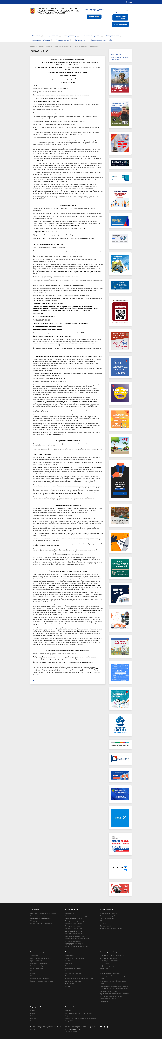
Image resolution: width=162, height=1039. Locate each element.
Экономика (34, 956)
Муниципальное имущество (63, 46)
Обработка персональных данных (76, 946)
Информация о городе (37, 916)
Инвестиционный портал (41, 40)
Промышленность (36, 961)
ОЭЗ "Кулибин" (105, 963)
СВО (110, 40)
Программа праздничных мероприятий (78, 1013)
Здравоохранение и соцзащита (75, 958)
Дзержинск (36, 36)
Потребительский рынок (38, 966)
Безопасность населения (73, 971)
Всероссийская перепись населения (77, 976)
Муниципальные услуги (73, 926)
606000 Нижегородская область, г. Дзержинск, (120, 10)
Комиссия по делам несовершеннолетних (79, 978)
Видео (32, 1016)
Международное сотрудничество (41, 921)
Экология (103, 923)
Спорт (67, 966)
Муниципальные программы (39, 978)
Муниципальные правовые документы (78, 921)
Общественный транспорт (108, 921)
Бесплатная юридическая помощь (41, 981)
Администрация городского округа (76, 916)
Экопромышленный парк (108, 991)
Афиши (32, 1013)
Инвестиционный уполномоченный (112, 956)
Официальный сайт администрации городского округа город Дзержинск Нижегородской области (57, 11)
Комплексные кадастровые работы (111, 928)
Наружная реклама (36, 968)
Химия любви (80, 40)
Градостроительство (107, 918)
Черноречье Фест (63, 40)
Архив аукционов (116, 54)
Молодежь (68, 963)
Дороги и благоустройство (109, 916)
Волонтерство (69, 983)
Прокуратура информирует (74, 944)
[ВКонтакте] (101, 1026)
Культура (68, 961)
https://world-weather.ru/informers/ (94, 10)
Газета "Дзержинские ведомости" (41, 923)
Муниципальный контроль (74, 928)
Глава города (69, 913)
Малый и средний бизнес (38, 963)
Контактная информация (108, 999)
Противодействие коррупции (75, 936)
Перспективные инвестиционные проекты (114, 986)
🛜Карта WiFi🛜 (94, 17)
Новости (33, 1011)
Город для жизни (112, 36)
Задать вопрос (105, 1001)
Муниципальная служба (73, 941)
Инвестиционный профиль (109, 958)
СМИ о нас (33, 1018)
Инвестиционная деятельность (40, 958)
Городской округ (52, 36)
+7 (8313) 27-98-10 (71, 1032)
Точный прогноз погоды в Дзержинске (94, 9)
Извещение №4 (94, 46)
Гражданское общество (73, 973)
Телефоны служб (105, 926)
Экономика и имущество (91, 36)
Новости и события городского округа (43, 913)
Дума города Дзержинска (73, 931)
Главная (32, 46)
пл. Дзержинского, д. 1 (120, 12)
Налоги (32, 973)
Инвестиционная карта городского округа (114, 989)
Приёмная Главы (120, 17)
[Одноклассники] (104, 1026)
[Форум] (108, 1026)
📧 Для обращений (120, 24)
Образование (69, 956)
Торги (76, 46)
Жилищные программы (73, 968)
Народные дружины (98, 40)
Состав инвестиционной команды (111, 996)
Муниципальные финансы (73, 923)
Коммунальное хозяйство (108, 913)
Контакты (33, 1029)
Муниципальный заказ (37, 971)
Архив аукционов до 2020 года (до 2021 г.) (119, 58)
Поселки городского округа (74, 934)
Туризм (67, 986)
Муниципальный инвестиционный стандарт (114, 994)
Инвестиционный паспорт (108, 961)
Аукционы (84, 46)
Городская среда (70, 36)
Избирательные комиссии (73, 918)
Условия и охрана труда (73, 981)
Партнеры (33, 1021)
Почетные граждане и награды (40, 918)
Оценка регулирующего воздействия (77, 939)
